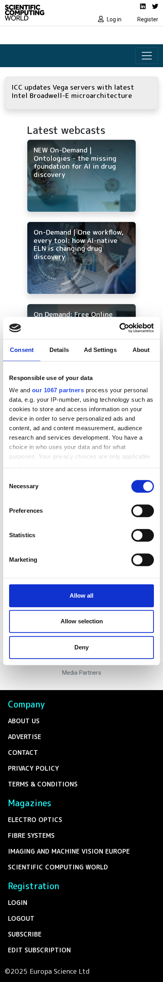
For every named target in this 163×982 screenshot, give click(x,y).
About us (24, 721)
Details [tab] (59, 349)
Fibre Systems (31, 835)
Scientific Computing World (58, 867)
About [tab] (141, 349)
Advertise (24, 736)
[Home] (41, 12)
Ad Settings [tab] (100, 349)
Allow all (81, 595)
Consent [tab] (22, 349)
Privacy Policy (33, 768)
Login (17, 902)
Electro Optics (35, 819)
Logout (21, 918)
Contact (23, 752)
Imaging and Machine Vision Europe (69, 851)
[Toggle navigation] (146, 55)
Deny (81, 647)
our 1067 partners (58, 390)
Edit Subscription (39, 950)
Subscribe (25, 934)
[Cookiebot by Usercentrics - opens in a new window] (119, 328)
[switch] (142, 510)
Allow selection (82, 621)
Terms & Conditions (43, 784)
